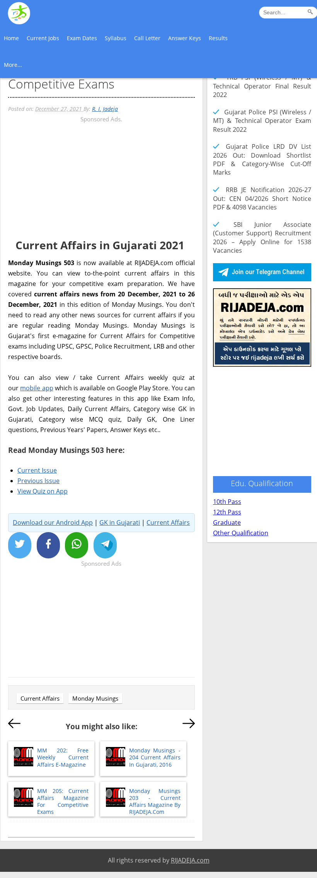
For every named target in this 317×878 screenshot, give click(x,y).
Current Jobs (43, 38)
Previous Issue (38, 480)
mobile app (36, 388)
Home (11, 38)
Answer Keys (184, 38)
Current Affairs (168, 522)
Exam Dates (82, 38)
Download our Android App (53, 522)
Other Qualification (240, 533)
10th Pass (227, 501)
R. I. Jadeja (105, 108)
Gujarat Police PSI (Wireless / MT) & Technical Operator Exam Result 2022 (262, 121)
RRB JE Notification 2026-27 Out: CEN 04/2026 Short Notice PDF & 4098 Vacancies (262, 198)
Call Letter (147, 38)
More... (13, 64)
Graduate (227, 522)
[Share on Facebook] (48, 545)
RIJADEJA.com (190, 860)
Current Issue (37, 470)
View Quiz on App (42, 491)
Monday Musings (95, 698)
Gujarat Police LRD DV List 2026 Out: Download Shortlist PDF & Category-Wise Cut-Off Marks (262, 159)
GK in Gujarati (119, 522)
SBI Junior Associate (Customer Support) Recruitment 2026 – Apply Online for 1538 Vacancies (262, 237)
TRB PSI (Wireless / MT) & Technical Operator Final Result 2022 (262, 86)
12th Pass (227, 512)
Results (218, 38)
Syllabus (115, 38)
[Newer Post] (14, 725)
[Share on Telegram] (105, 545)
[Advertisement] (101, 178)
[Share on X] (19, 545)
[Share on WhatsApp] (76, 545)
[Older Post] (188, 725)
